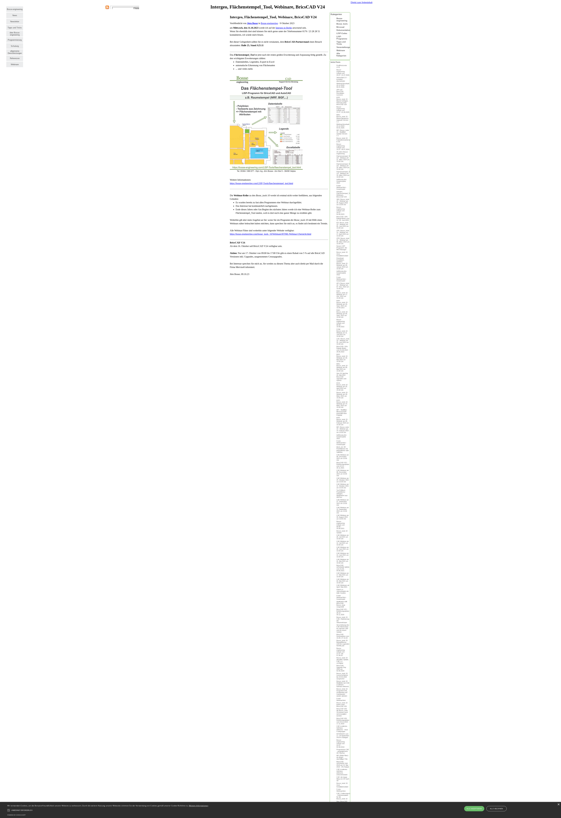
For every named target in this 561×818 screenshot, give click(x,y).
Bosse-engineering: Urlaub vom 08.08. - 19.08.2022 (340, 323)
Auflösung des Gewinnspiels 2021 (341, 436)
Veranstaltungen (343, 47)
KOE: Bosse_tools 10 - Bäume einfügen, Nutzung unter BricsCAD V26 (342, 101)
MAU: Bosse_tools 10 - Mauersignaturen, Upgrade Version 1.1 (342, 118)
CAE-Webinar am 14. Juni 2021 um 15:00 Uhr (342, 555)
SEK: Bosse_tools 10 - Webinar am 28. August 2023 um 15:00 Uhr (342, 201)
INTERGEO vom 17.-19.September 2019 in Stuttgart (342, 735)
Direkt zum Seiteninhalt (361, 2)
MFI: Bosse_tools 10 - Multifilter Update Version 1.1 (342, 132)
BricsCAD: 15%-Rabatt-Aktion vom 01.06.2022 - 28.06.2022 (342, 349)
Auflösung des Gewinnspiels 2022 (341, 273)
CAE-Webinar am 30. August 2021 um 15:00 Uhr (342, 517)
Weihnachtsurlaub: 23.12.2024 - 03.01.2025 (343, 126)
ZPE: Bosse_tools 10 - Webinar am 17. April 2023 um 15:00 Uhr (342, 233)
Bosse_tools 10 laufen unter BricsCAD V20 (341, 704)
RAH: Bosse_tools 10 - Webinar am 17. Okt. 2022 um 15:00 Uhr (342, 294)
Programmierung (15, 40)
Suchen (137, 8)
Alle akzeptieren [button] (474, 808)
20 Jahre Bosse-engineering (342, 152)
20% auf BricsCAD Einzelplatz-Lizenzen (340, 92)
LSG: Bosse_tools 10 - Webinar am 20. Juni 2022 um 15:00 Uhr (342, 341)
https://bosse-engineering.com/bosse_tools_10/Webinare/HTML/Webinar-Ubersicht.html (270, 234)
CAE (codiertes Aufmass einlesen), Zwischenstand (341, 772)
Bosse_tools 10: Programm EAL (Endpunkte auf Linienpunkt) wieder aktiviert (342, 692)
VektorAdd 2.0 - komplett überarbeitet (341, 79)
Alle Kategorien (341, 54)
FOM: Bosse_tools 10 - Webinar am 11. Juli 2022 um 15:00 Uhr (342, 332)
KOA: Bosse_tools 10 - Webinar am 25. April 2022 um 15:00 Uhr (342, 386)
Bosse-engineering (14, 9)
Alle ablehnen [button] (496, 808)
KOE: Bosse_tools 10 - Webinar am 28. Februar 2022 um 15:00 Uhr (342, 421)
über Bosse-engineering (15, 34)
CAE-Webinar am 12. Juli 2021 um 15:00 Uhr (342, 543)
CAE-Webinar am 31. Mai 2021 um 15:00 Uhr (342, 561)
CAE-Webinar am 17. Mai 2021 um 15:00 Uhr (342, 575)
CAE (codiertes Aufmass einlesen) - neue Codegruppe (342, 728)
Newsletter (14, 21)
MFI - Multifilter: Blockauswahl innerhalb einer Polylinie (341, 412)
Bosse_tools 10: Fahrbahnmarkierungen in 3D (344, 140)
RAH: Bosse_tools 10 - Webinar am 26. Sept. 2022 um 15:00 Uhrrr (342, 304)
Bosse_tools (342, 24)
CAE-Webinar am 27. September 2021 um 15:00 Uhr (342, 502)
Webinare (15, 64)
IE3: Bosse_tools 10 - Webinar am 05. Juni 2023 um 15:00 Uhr (342, 225)
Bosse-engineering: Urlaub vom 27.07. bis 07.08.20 (340, 651)
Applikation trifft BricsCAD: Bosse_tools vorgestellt (341, 604)
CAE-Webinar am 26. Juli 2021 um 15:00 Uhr (342, 537)
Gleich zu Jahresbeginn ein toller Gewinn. (342, 591)
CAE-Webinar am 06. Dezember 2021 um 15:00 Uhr (342, 457)
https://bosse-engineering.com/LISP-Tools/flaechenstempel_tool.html (261, 183)
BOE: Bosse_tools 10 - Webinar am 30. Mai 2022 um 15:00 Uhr (342, 358)
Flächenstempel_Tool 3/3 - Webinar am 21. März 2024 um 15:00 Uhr (344, 158)
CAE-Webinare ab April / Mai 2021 (342, 586)
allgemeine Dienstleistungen (15, 52)
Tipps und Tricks (15, 28)
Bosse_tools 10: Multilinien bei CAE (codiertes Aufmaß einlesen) (342, 683)
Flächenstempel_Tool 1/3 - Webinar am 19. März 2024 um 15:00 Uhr (344, 174)
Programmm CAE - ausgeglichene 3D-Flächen (342, 751)
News (14, 15)
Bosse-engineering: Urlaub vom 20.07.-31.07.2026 (342, 72)
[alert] (280, 810)
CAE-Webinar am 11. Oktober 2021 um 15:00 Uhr (342, 486)
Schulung (15, 46)
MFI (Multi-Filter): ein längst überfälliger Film (342, 757)
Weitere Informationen (198, 805)
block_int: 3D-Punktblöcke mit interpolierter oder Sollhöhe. (342, 449)
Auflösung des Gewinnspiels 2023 (341, 181)
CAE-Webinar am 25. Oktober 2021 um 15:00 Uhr (342, 480)
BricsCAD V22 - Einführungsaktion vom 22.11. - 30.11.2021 (342, 465)
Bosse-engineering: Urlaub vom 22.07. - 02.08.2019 (340, 743)
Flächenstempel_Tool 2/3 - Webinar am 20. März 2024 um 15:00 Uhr (344, 166)
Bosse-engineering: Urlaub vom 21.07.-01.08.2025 (342, 109)
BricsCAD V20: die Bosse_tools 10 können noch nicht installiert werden (342, 712)
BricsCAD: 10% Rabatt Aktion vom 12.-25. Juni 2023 (342, 218)
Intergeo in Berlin (284, 28)
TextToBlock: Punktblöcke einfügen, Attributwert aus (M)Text (342, 493)
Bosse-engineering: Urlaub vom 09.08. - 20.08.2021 (340, 525)
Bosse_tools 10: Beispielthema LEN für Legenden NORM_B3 (342, 643)
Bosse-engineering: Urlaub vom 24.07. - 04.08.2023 (340, 210)
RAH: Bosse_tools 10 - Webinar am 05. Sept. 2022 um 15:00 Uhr (342, 313)
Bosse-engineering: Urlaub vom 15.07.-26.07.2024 (342, 146)
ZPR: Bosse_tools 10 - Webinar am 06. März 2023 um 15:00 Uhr (342, 240)
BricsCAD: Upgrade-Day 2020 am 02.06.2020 (341, 668)
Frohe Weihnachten (341, 699)
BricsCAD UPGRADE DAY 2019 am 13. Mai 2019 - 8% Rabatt (342, 764)
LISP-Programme (341, 37)
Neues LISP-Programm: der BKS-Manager (341, 247)
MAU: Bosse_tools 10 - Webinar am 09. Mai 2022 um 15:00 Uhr (342, 367)
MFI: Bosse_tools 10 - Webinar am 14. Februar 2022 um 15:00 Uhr (342, 429)
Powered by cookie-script (16, 815)
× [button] (558, 804)
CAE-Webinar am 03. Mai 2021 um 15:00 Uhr (342, 581)
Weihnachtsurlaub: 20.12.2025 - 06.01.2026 (343, 85)
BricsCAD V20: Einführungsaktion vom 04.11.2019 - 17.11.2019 (342, 721)
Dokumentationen (344, 30)
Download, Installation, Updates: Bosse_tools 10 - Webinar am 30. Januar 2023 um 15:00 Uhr (342, 263)
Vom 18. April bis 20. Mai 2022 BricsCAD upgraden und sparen (342, 376)
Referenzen (15, 58)
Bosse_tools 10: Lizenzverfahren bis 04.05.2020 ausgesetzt (342, 676)
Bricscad (340, 27)
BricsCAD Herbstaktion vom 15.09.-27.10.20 (342, 636)
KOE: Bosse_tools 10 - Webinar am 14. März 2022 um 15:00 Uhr (342, 403)
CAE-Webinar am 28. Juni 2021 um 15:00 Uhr (342, 549)
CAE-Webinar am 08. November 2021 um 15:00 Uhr (342, 472)
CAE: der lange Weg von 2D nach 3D (342, 778)
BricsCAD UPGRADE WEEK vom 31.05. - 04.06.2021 (342, 568)
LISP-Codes (341, 33)
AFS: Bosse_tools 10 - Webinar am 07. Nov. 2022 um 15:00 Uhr (342, 285)
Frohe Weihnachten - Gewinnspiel (341, 187)
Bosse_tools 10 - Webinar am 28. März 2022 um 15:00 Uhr (342, 395)
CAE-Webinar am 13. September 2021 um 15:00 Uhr (342, 510)
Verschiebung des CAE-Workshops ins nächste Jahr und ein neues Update (342, 628)
